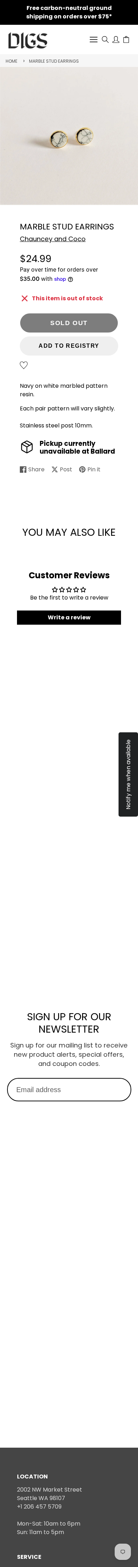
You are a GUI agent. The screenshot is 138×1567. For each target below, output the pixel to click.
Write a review (69, 617)
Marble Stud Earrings (54, 61)
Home (11, 61)
